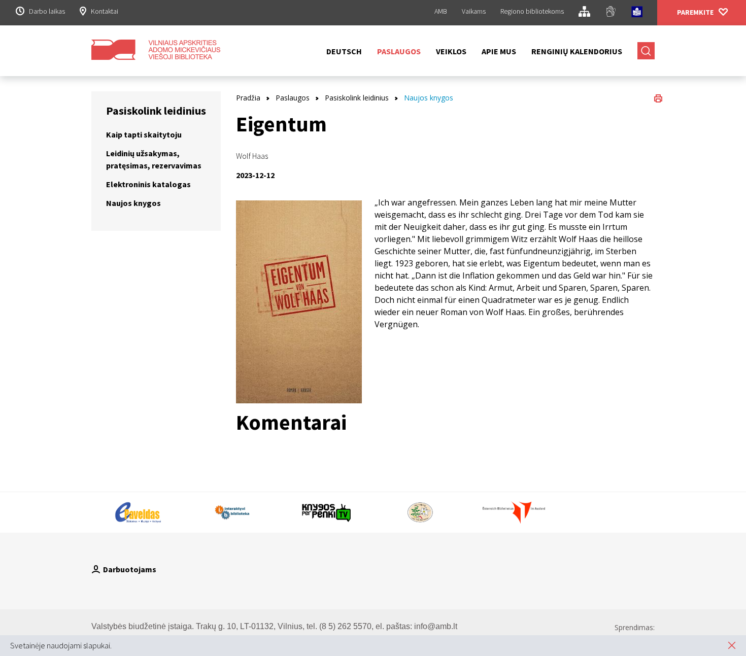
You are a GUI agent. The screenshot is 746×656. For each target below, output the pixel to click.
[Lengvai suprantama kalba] (636, 13)
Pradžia (248, 97)
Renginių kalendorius (576, 51)
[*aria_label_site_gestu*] (611, 13)
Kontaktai (104, 11)
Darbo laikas (47, 11)
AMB (440, 11)
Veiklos (451, 51)
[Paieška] (646, 50)
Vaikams (474, 11)
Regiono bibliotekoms (532, 11)
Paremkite (695, 12)
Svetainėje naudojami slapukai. (61, 645)
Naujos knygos (133, 203)
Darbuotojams (129, 569)
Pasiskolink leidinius (357, 97)
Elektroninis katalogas (148, 184)
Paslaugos (399, 51)
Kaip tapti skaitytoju (144, 134)
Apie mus (499, 51)
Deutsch (344, 51)
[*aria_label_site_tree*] (584, 13)
